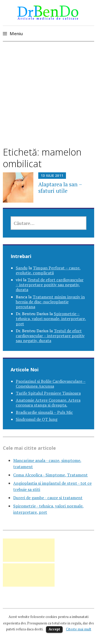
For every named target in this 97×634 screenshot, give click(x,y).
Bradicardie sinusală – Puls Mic (44, 412)
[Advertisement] (48, 101)
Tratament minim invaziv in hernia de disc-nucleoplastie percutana (50, 301)
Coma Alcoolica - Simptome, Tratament (50, 475)
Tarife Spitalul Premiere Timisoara (48, 393)
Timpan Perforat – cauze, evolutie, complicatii (48, 270)
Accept (54, 629)
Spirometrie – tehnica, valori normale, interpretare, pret (51, 318)
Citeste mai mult (78, 629)
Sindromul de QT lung (36, 419)
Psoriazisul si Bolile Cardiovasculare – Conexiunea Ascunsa (51, 383)
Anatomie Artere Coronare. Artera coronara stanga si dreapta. (48, 402)
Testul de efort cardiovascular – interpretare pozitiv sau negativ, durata (50, 284)
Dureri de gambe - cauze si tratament (48, 497)
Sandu (21, 268)
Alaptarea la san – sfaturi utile (60, 187)
